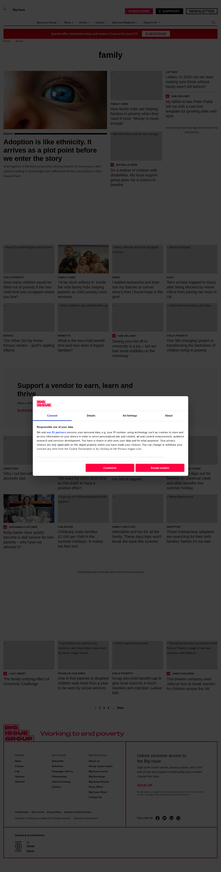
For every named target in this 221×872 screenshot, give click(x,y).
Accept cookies (160, 467)
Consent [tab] (52, 415)
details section (154, 457)
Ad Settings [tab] (130, 415)
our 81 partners (56, 432)
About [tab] (169, 415)
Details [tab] (91, 415)
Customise (109, 467)
